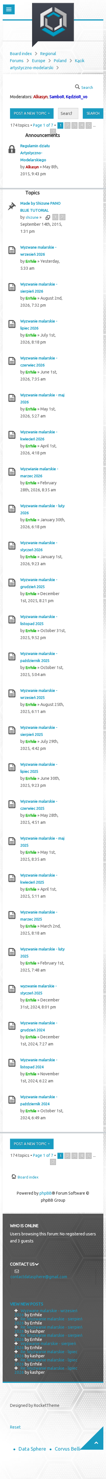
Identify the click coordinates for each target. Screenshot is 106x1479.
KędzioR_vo (76, 96)
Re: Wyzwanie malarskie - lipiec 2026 (45, 1353)
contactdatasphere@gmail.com (38, 1276)
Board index (21, 53)
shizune (32, 217)
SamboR (56, 96)
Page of (43, 125)
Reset (15, 1427)
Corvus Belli (67, 1448)
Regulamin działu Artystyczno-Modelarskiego (35, 153)
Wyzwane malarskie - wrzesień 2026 (45, 1312)
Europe (38, 60)
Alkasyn (40, 96)
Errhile (31, 261)
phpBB (45, 1193)
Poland (60, 60)
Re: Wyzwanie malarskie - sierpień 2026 (48, 1321)
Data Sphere (32, 1448)
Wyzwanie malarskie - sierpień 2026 (45, 1345)
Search (87, 87)
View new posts (26, 1304)
